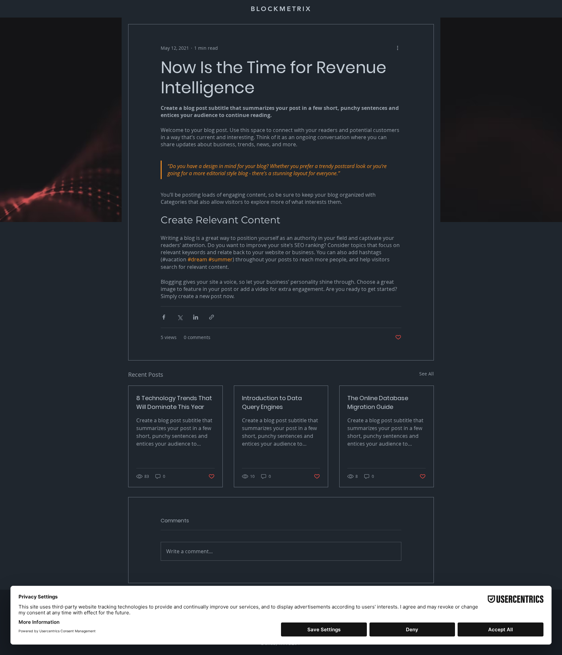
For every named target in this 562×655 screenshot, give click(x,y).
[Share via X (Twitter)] (180, 317)
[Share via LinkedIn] (196, 317)
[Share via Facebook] (164, 317)
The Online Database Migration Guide (377, 402)
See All (426, 374)
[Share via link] (211, 317)
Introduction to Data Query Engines (272, 402)
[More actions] (397, 48)
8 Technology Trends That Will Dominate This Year (174, 402)
